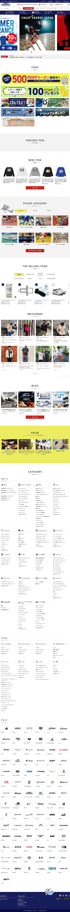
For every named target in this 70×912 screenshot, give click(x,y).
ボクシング (3, 607)
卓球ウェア (20, 540)
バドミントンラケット (5, 534)
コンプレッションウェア (23, 612)
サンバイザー (56, 669)
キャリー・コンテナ (39, 605)
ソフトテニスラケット (57, 492)
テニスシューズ (56, 502)
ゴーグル (38, 566)
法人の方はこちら (4, 899)
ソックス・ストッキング (40, 524)
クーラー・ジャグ (39, 607)
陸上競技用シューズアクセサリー (8, 490)
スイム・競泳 (3, 708)
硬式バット (38, 496)
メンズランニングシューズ (58, 558)
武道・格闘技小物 (5, 609)
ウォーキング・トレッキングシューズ (8, 700)
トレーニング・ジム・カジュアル (7, 704)
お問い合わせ (66, 1)
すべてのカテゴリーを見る (35, 250)
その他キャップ (56, 673)
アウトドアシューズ (57, 587)
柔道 (2, 605)
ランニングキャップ (57, 570)
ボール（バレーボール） (58, 540)
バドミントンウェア (5, 540)
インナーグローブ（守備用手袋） (42, 516)
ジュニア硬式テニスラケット (59, 490)
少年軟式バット (39, 500)
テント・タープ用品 (40, 617)
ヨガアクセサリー (22, 585)
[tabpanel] (35, 32)
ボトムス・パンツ (4, 651)
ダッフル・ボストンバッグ (23, 673)
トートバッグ (21, 667)
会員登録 (50, 1)
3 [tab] (33, 52)
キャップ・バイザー (57, 508)
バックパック (21, 665)
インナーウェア (21, 591)
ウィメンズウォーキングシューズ (8, 583)
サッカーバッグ (21, 512)
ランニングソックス (57, 568)
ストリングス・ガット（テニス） (59, 494)
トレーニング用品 (39, 581)
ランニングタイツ (56, 566)
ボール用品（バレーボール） (59, 542)
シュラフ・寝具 (39, 611)
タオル (54, 657)
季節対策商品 (56, 649)
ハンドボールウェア (5, 560)
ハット (54, 667)
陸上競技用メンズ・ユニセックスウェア (8, 493)
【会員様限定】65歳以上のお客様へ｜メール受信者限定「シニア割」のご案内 (25, 57)
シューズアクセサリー (23, 496)
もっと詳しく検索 (28, 8)
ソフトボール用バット (40, 502)
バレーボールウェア (57, 536)
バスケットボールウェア (41, 536)
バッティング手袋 (39, 514)
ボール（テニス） (56, 512)
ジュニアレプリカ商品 (23, 506)
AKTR (55, 8)
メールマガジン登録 (22, 902)
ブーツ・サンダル (21, 620)
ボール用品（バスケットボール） (42, 542)
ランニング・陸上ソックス (41, 665)
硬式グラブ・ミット (39, 488)
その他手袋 (38, 518)
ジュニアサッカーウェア (23, 502)
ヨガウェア (20, 581)
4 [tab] (36, 52)
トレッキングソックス (40, 675)
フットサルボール (22, 510)
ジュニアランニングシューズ (59, 562)
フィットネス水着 (39, 560)
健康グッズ (38, 583)
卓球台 (19, 546)
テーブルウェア (39, 615)
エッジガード (56, 500)
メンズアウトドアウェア (58, 581)
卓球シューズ (21, 538)
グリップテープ (56, 498)
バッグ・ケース (39, 520)
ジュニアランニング (5, 669)
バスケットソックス (40, 671)
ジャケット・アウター (5, 649)
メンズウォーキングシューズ (7, 581)
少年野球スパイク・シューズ (42, 506)
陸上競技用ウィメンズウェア (7, 496)
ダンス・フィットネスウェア (23, 587)
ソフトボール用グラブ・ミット (42, 494)
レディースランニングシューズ (59, 560)
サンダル (3, 710)
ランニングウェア (56, 564)
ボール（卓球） (21, 542)
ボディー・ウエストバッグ (23, 671)
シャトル (3, 542)
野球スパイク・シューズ (41, 504)
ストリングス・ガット (5, 536)
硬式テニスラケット (57, 488)
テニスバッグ (56, 504)
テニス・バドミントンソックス (42, 667)
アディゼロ (37, 8)
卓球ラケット (21, 534)
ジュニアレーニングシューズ (24, 494)
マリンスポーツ (39, 570)
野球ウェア (38, 508)
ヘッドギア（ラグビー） (23, 562)
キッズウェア (21, 610)
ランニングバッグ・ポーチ (58, 572)
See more (35, 373)
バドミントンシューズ (49, 8)
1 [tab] (29, 52)
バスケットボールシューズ (41, 534)
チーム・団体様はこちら (56, 4)
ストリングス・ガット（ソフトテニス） (60, 496)
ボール (54, 647)
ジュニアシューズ (22, 618)
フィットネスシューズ (5, 694)
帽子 (54, 591)
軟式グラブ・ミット (39, 490)
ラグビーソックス (39, 677)
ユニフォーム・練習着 (40, 512)
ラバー (19, 536)
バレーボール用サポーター (59, 538)
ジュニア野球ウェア (40, 510)
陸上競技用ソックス (5, 498)
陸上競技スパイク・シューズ (7, 488)
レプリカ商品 (21, 504)
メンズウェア (21, 606)
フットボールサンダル (22, 498)
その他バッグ (21, 677)
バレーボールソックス (40, 673)
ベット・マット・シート (40, 623)
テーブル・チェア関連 (40, 613)
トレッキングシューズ (57, 589)
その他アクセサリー (5, 500)
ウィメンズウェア (21, 608)
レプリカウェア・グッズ (40, 538)
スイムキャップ (39, 564)
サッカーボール (21, 508)
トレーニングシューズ (22, 492)
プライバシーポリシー (22, 905)
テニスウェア (56, 506)
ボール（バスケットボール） (41, 540)
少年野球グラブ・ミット (40, 492)
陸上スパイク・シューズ (6, 696)
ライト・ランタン (39, 625)
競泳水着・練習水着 (40, 558)
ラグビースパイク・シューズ (24, 558)
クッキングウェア (39, 609)
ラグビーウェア (21, 560)
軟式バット (38, 498)
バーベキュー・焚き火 (40, 619)
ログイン (43, 1)
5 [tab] (38, 52)
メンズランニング (4, 665)
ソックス (55, 510)
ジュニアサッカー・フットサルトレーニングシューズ (9, 679)
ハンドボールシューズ (5, 558)
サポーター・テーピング (58, 655)
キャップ (20, 624)
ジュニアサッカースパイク (23, 490)
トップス (3, 647)
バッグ (2, 546)
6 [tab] (40, 52)
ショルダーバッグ (22, 669)
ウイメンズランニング (5, 667)
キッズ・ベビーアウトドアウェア (59, 585)
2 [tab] (31, 52)
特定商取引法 (21, 904)
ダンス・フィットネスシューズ (24, 589)
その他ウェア (4, 653)
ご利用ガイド (57, 1)
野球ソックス (38, 669)
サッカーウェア (21, 500)
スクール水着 (38, 562)
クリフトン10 (42, 8)
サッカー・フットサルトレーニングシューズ (9, 676)
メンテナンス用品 (39, 522)
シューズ (20, 616)
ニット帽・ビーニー (57, 671)
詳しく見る (35, 188)
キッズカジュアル (4, 706)
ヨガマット (20, 583)
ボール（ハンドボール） (6, 562)
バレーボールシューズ (57, 534)
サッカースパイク (22, 488)
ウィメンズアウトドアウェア (59, 583)
